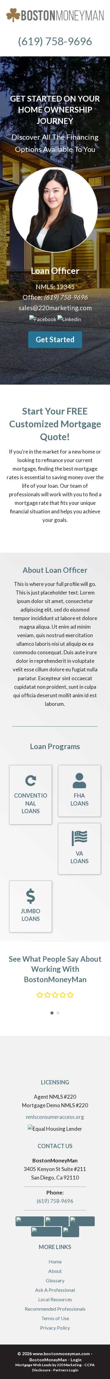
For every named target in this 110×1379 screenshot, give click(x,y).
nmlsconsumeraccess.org (55, 1117)
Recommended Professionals (55, 1309)
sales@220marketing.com (55, 307)
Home (55, 1261)
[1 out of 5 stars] (39, 995)
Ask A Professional (55, 1290)
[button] (43, 318)
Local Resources (55, 1299)
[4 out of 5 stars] (62, 995)
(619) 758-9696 (55, 1201)
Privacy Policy (55, 1328)
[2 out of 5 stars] (47, 995)
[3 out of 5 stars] (55, 995)
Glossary (55, 1280)
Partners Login (65, 1370)
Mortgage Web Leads (33, 1365)
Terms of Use (55, 1318)
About (55, 1271)
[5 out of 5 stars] (70, 995)
